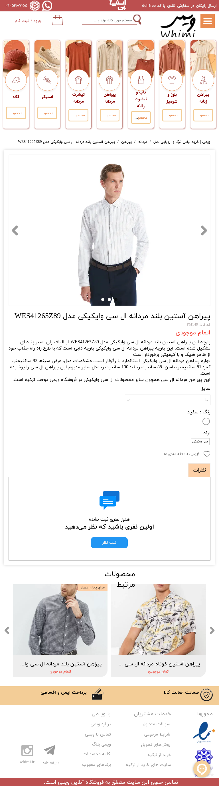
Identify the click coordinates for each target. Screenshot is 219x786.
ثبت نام (22, 21)
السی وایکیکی (200, 442)
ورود (37, 21)
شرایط (164, 735)
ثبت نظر (109, 542)
